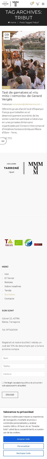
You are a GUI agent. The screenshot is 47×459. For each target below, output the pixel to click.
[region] (23, 433)
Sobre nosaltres (13, 286)
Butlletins (10, 294)
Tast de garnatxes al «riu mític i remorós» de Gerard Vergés (22, 96)
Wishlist (33, 3)
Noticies (9, 282)
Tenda (8, 290)
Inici (7, 274)
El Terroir (9, 278)
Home (13, 22)
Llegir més (7, 138)
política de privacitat (32, 383)
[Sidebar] (3, 141)
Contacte (9, 298)
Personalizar (23, 446)
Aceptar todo (23, 439)
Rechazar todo (23, 453)
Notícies (6, 88)
